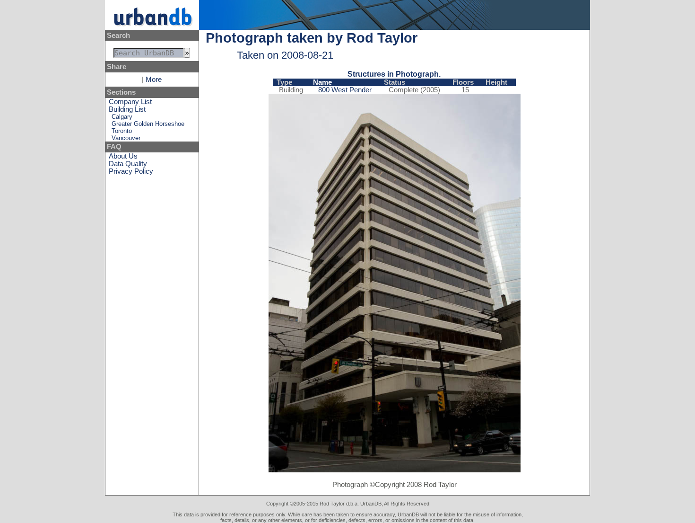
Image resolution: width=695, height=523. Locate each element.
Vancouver (126, 138)
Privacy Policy (131, 171)
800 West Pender (345, 90)
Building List (127, 109)
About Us (123, 156)
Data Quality (128, 164)
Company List (130, 102)
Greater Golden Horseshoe (148, 123)
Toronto (122, 130)
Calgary (122, 116)
